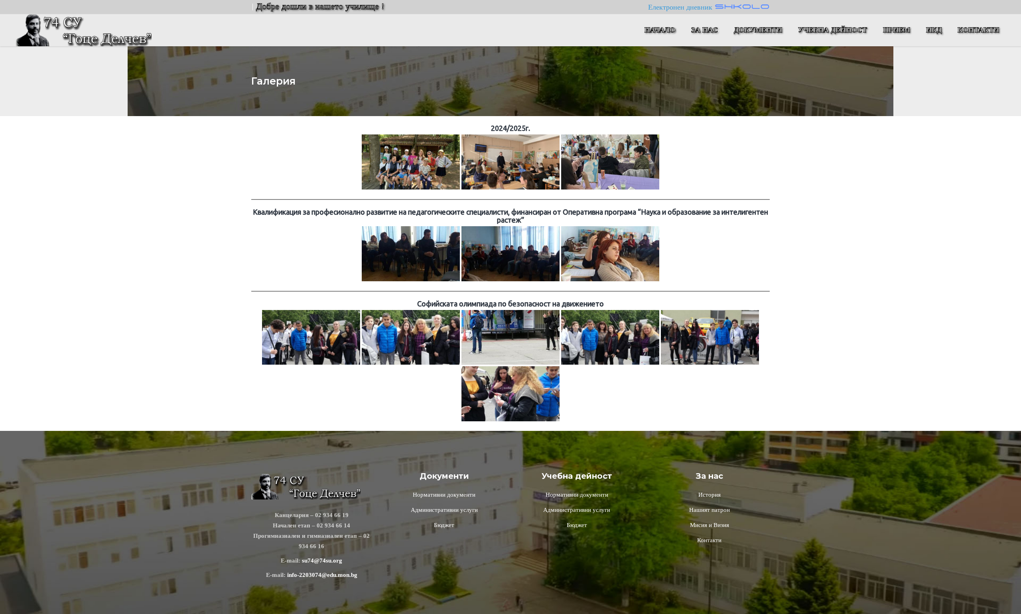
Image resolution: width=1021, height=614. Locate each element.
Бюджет (444, 525)
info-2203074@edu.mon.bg (322, 575)
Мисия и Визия (709, 525)
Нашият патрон (709, 510)
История (709, 495)
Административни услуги (444, 510)
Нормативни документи (444, 495)
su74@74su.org (322, 560)
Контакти (709, 540)
